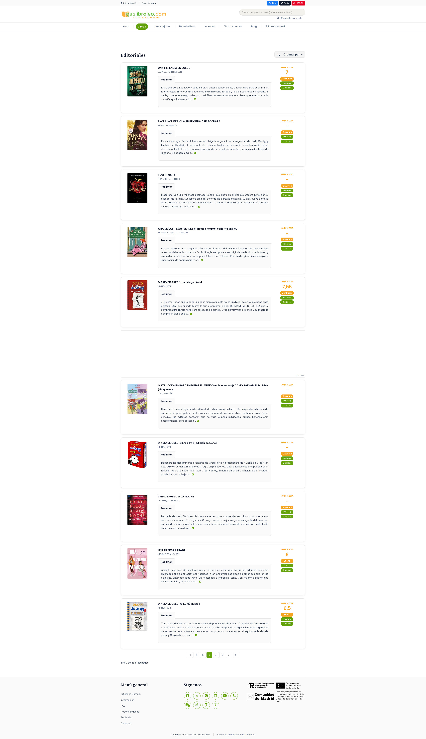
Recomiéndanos (130, 711)
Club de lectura (232, 26)
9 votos (287, 83)
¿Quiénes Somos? (131, 694)
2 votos (287, 619)
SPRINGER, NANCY (167, 125)
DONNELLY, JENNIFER (169, 179)
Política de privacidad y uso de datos (235, 734)
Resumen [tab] (166, 79)
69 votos (287, 297)
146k (286, 3)
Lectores (209, 26)
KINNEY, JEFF (164, 286)
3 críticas (287, 87)
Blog (254, 26)
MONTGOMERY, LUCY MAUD (173, 232)
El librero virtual (275, 26)
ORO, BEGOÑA (165, 393)
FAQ (123, 705)
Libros (142, 26)
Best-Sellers (187, 26)
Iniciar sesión (130, 3)
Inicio (125, 26)
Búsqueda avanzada (291, 18)
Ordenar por (291, 54)
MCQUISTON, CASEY (169, 554)
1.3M (274, 3)
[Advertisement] (213, 41)
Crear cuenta (148, 3)
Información (127, 700)
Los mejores (163, 26)
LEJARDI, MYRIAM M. (168, 500)
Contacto (126, 723)
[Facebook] (187, 696)
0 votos (287, 136)
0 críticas (287, 141)
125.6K (300, 3)
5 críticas (287, 302)
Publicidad (126, 717)
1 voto (287, 565)
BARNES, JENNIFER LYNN (170, 71)
